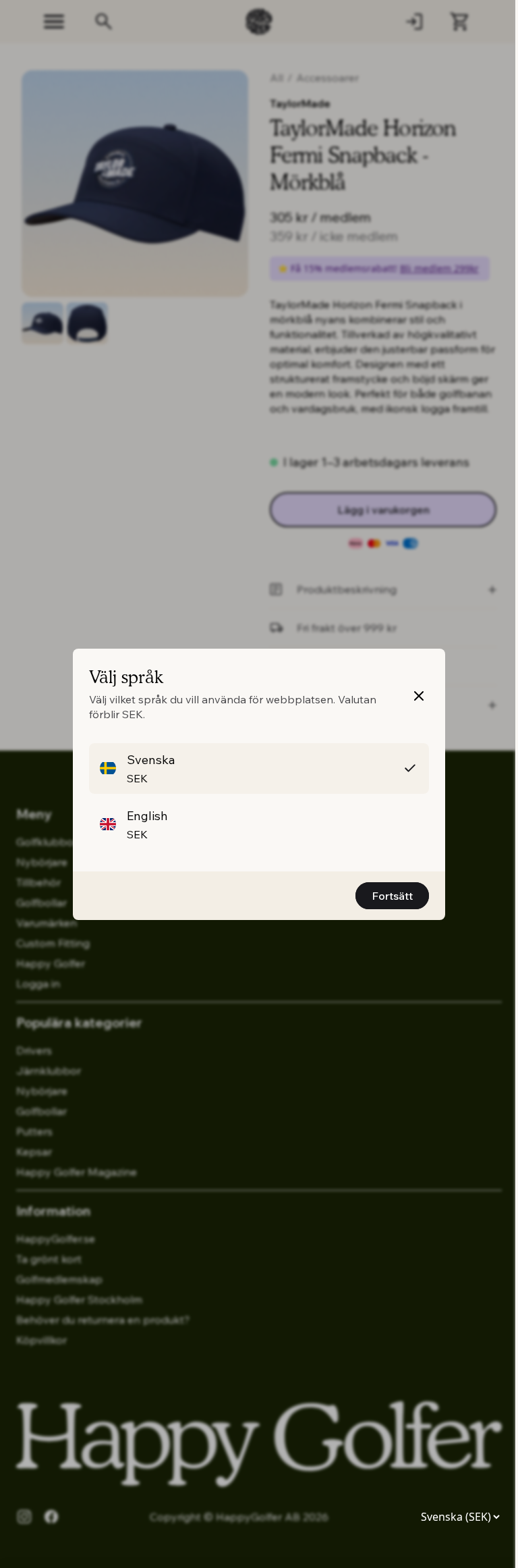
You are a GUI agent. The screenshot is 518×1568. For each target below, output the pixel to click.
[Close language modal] (419, 696)
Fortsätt (392, 895)
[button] (259, 768)
